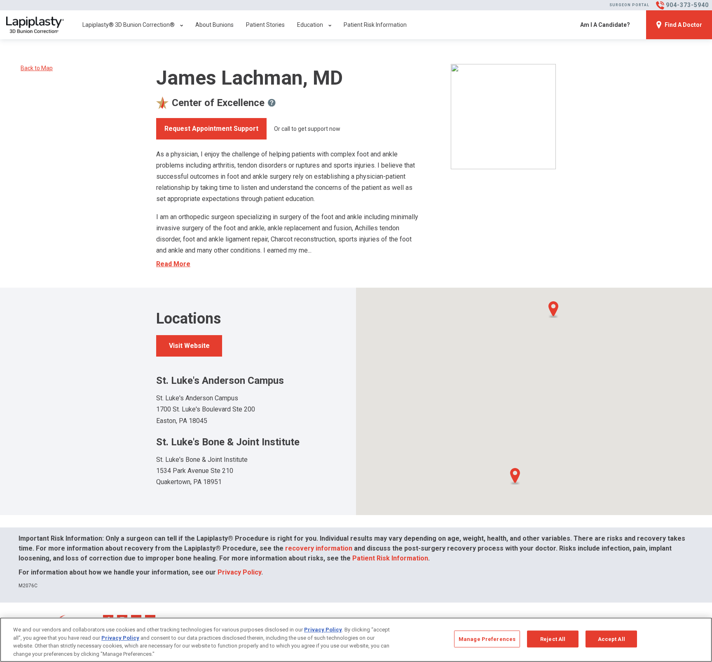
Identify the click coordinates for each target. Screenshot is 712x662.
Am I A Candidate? (605, 24)
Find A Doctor (683, 24)
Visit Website (189, 346)
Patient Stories (265, 24)
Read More (173, 264)
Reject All (552, 639)
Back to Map (37, 68)
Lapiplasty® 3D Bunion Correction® (128, 24)
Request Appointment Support (211, 128)
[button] (515, 476)
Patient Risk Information (375, 24)
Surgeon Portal (629, 5)
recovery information (318, 548)
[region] (356, 639)
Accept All (611, 639)
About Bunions (214, 24)
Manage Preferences (487, 639)
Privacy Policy (239, 572)
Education (310, 24)
